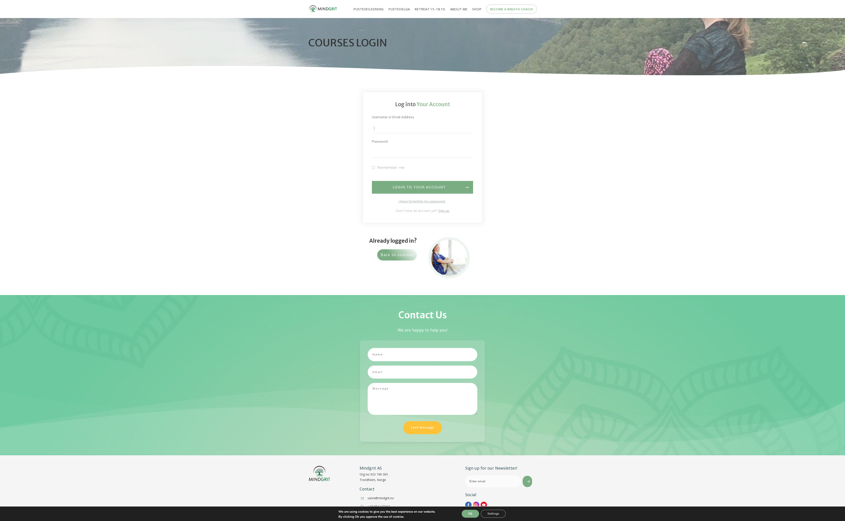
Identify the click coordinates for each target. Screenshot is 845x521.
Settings (493, 514)
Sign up (443, 211)
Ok (470, 514)
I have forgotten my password (422, 201)
